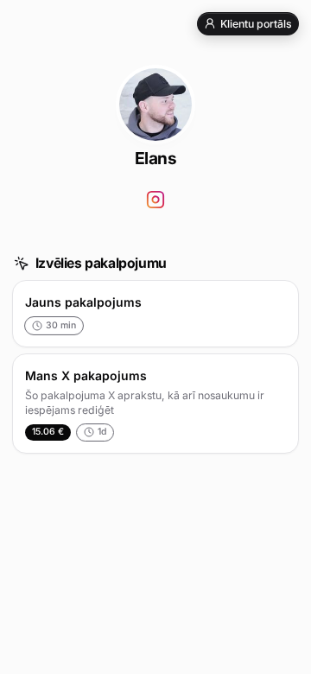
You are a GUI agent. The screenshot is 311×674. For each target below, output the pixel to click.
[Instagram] (156, 200)
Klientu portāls (256, 23)
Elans (156, 158)
